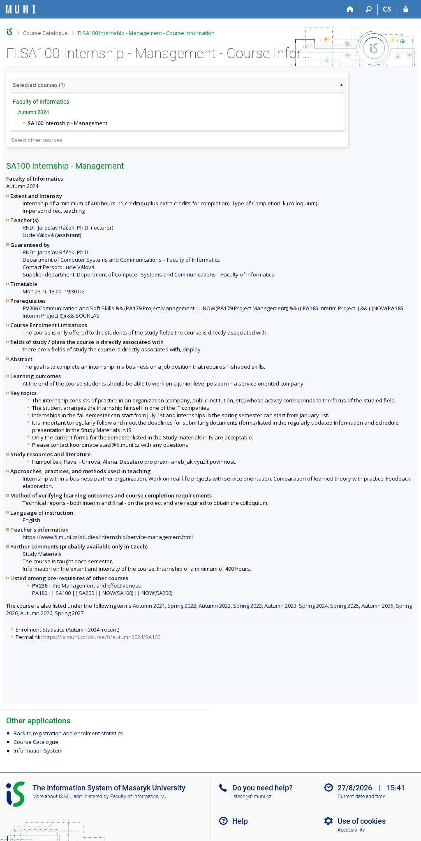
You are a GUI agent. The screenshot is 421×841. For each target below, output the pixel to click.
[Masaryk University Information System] (21, 9)
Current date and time (361, 796)
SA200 (86, 593)
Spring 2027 (69, 613)
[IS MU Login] (405, 9)
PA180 (39, 593)
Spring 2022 (181, 605)
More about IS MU (52, 796)
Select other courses (36, 140)
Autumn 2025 (377, 605)
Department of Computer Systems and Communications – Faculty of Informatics (121, 259)
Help (240, 821)
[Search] (368, 9)
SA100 (63, 593)
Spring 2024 (313, 605)
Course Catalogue (45, 33)
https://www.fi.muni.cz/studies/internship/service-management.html (108, 537)
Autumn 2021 (149, 605)
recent (110, 629)
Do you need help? (262, 787)
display (192, 349)
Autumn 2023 (280, 605)
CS (387, 9)
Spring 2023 (247, 605)
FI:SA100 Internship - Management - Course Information (146, 33)
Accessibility (351, 830)
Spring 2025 (344, 605)
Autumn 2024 (83, 629)
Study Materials (42, 554)
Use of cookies (362, 821)
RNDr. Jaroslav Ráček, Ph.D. (56, 227)
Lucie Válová (38, 235)
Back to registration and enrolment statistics (68, 733)
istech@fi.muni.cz (251, 796)
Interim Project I (330, 308)
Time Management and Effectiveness (86, 585)
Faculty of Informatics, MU (139, 796)
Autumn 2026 (36, 613)
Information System (38, 750)
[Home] (350, 9)
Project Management (160, 308)
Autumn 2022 (215, 605)
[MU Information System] (9, 31)
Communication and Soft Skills (68, 308)
